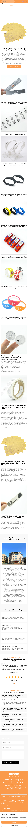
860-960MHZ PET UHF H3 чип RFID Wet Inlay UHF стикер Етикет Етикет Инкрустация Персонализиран (14, 133)
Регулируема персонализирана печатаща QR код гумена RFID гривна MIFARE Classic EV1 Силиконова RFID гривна (14, 226)
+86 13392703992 (7, 808)
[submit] (13, 1)
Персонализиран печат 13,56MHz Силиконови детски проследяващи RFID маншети (14, 164)
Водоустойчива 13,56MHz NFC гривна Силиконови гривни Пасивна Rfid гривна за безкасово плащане (14, 195)
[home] (12, 5)
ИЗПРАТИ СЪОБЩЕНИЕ (10, 762)
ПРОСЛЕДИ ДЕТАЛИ (14, 87)
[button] (13, 683)
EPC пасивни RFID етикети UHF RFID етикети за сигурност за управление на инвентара (14, 103)
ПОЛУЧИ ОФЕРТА (14, 66)
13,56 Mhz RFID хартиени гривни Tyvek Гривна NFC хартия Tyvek (14, 287)
